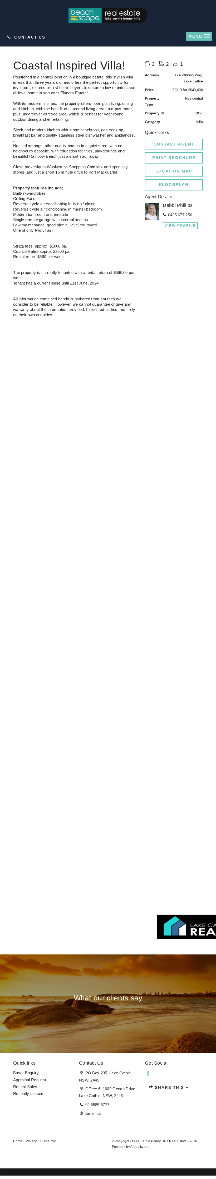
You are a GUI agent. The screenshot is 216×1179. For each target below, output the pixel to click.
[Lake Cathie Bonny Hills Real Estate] (108, 15)
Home (17, 1141)
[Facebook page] (148, 1074)
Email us (93, 1113)
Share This (169, 1087)
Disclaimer (48, 1141)
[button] (174, 157)
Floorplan (174, 184)
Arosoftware (139, 1147)
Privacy (31, 1141)
